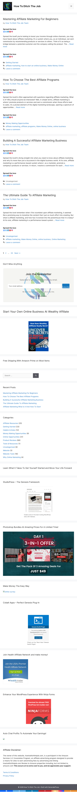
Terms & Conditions (11, 772)
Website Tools (8, 454)
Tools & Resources (10, 444)
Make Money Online (56, 66)
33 (12, 253)
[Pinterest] (10, 31)
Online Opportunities (11, 437)
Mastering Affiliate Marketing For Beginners (30, 19)
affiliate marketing (13, 66)
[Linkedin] (8, 31)
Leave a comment (13, 69)
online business (59, 126)
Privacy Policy (8, 776)
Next (17, 253)
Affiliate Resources (10, 423)
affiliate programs (28, 126)
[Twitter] (6, 31)
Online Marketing (58, 239)
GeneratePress (53, 787)
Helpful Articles (9, 430)
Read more (20, 107)
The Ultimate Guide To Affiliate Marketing (29, 195)
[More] (70, 791)
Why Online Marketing (12, 457)
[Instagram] (12, 31)
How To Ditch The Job (27, 6)
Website (6, 450)
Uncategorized (12, 236)
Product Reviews (10, 440)
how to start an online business (34, 66)
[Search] (36, 375)
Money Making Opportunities (17, 123)
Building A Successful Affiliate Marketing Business (35, 140)
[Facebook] (4, 31)
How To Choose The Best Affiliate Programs (31, 79)
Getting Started (12, 63)
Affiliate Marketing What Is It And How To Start (22, 407)
